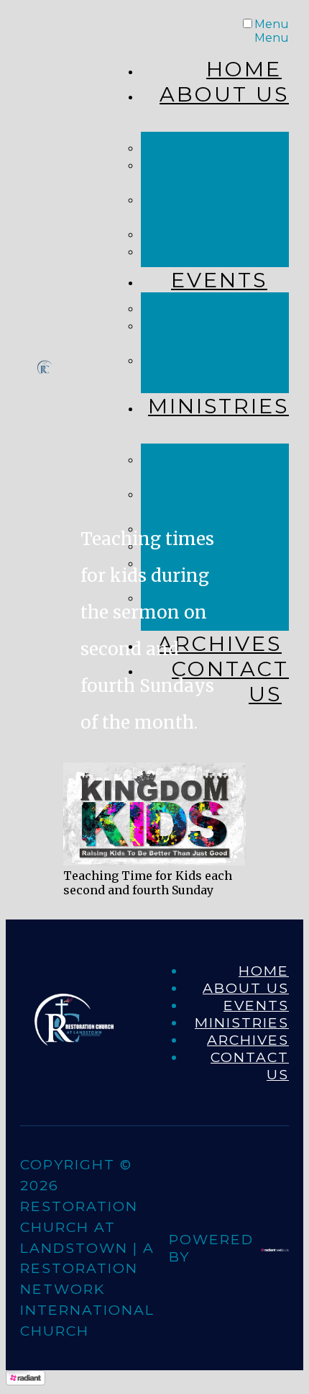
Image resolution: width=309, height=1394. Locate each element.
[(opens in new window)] (275, 1246)
